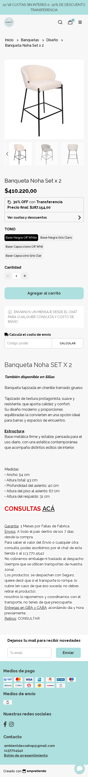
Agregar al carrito (44, 293)
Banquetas (30, 40)
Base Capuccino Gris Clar (24, 255)
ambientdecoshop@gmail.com (29, 746)
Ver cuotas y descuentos (27, 217)
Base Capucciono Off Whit (24, 246)
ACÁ (48, 508)
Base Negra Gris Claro (56, 237)
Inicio (9, 40)
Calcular (68, 343)
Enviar (68, 653)
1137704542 (13, 750)
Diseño (52, 40)
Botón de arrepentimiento (26, 755)
